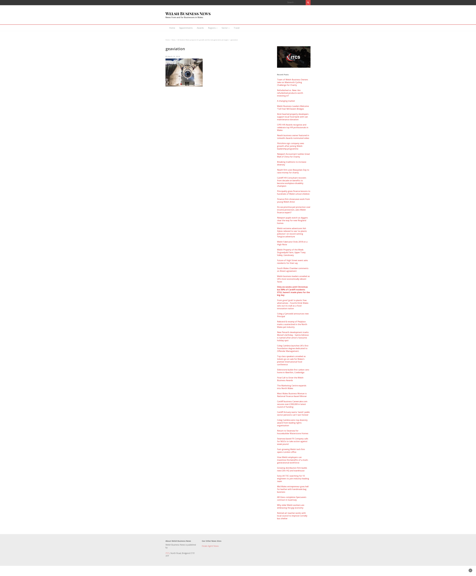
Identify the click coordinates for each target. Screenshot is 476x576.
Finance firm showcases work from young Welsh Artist (293, 200)
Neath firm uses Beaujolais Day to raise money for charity (293, 171)
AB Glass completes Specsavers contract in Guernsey (291, 498)
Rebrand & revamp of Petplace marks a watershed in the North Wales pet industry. (292, 324)
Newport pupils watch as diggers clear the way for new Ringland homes (292, 220)
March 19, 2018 (173, 56)
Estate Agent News (210, 546)
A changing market (286, 101)
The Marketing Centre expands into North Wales (291, 387)
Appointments (186, 28)
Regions (212, 28)
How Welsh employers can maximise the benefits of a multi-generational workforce (292, 460)
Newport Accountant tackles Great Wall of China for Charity (293, 155)
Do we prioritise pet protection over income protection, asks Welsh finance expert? (293, 210)
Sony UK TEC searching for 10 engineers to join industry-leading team (293, 478)
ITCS (167, 553)
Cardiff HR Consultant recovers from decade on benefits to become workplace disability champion (291, 181)
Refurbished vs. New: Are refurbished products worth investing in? (290, 93)
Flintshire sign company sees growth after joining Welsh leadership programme (290, 146)
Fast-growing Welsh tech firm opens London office (291, 450)
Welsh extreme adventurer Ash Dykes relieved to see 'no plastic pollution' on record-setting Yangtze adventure (292, 232)
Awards (200, 28)
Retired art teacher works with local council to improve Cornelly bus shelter (292, 516)
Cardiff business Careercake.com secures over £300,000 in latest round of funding (292, 404)
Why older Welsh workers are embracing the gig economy (290, 506)
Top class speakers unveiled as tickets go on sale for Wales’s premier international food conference (291, 360)
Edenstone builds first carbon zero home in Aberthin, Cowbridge (293, 371)
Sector (225, 28)
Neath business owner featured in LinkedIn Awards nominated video (293, 136)
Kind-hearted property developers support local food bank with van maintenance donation (293, 117)
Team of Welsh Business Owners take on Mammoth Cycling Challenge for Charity (292, 82)
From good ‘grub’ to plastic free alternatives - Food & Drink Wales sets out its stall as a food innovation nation (292, 304)
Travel (236, 28)
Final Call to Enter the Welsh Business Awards (290, 379)
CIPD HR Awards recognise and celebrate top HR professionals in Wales (292, 127)
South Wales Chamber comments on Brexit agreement (292, 269)
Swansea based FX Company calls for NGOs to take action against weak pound (292, 441)
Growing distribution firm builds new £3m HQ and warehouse (292, 469)
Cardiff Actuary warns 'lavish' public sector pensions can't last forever (293, 413)
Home (172, 28)
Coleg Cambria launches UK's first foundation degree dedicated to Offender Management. (292, 348)
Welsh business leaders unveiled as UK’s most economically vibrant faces (293, 279)
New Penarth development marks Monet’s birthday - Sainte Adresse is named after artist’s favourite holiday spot (293, 336)
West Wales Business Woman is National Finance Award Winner (292, 395)
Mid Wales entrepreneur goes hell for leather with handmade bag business (293, 489)
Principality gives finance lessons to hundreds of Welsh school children (293, 192)
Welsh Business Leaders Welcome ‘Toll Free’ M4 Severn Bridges (293, 107)
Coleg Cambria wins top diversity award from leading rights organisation (292, 423)
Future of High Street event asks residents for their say (292, 261)
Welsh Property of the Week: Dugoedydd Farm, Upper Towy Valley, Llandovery (291, 252)
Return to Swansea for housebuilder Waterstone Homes (292, 432)
